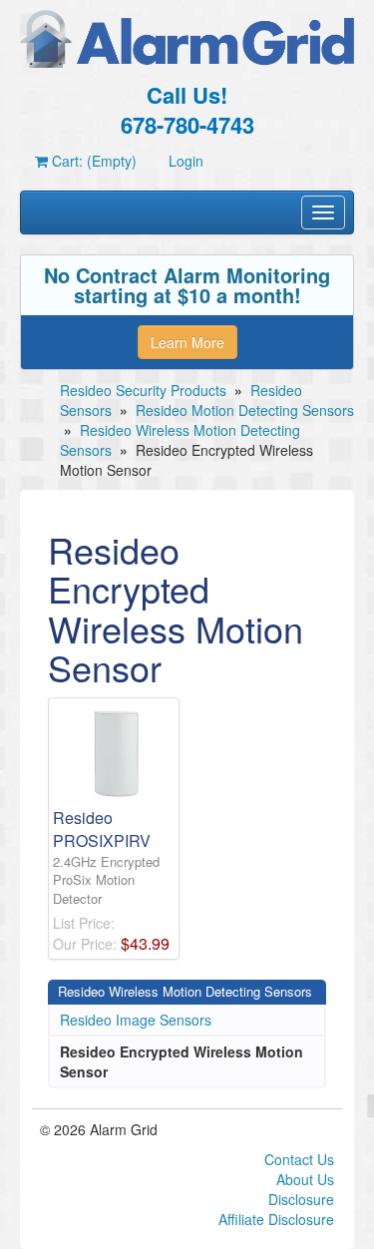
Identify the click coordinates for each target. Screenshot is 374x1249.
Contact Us (299, 1159)
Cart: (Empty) (92, 161)
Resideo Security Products (143, 390)
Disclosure (301, 1199)
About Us (305, 1179)
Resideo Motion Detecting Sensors (245, 410)
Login (186, 161)
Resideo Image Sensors (135, 1020)
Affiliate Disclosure (276, 1219)
